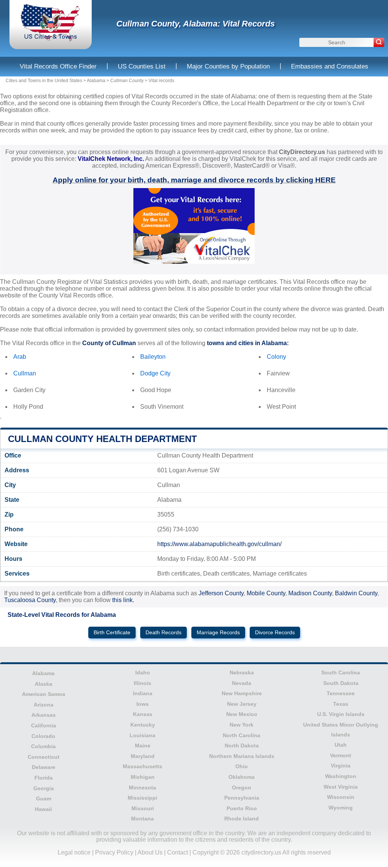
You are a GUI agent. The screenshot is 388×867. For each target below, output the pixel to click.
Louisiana (142, 735)
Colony (276, 356)
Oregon (241, 788)
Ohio (241, 766)
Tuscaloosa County (30, 600)
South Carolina (340, 672)
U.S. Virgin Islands (341, 714)
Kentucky (142, 725)
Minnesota (142, 788)
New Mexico (241, 714)
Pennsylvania (241, 798)
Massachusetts (142, 766)
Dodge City (155, 373)
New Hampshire (242, 693)
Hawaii (43, 809)
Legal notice (74, 852)
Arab (19, 356)
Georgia (43, 788)
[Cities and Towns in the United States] (50, 39)
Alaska (43, 684)
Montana (142, 819)
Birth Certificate (112, 632)
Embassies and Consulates (329, 66)
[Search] (379, 42)
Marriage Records (218, 632)
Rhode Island (241, 819)
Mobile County (266, 593)
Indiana (142, 693)
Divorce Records (275, 632)
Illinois (142, 683)
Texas (340, 704)
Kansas (142, 714)
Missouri (142, 808)
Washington (340, 776)
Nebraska (242, 672)
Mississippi (142, 798)
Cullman (24, 373)
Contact (177, 852)
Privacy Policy (114, 852)
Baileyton (153, 356)
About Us (150, 852)
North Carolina (241, 735)
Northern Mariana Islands (241, 756)
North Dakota (242, 745)
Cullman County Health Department (102, 439)
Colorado (43, 736)
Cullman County (127, 80)
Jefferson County (221, 593)
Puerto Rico (242, 808)
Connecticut (43, 757)
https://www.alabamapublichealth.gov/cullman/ (219, 544)
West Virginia (341, 787)
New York (241, 725)
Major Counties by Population (228, 66)
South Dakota (340, 683)
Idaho (142, 672)
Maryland (143, 756)
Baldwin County (356, 593)
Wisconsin (340, 797)
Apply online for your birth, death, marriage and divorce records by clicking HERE (194, 180)
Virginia (340, 766)
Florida (43, 778)
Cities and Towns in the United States (44, 80)
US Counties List (142, 66)
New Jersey (242, 704)
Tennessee (341, 693)
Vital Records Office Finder (58, 66)
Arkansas (43, 715)
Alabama (96, 80)
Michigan (143, 777)
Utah (341, 745)
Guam (43, 798)
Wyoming (341, 808)
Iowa (142, 704)
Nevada (241, 683)
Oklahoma (241, 777)
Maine (142, 745)
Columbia (43, 746)
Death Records (163, 632)
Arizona (43, 705)
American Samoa (43, 694)
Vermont (340, 755)
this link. (123, 600)
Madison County (310, 593)
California (43, 725)
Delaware (43, 767)
